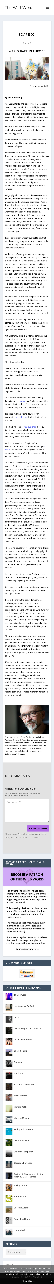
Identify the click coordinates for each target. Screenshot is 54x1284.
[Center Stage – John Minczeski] (9, 1030)
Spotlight (18, 1073)
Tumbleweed (20, 995)
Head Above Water (23, 1039)
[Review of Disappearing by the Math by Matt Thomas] (9, 1176)
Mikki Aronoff (20, 1095)
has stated (20, 401)
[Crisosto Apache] (9, 1209)
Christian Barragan (23, 1163)
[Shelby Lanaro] (9, 1187)
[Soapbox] (9, 1063)
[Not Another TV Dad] (9, 1007)
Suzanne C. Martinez (24, 1084)
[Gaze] (9, 1019)
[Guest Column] (9, 1052)
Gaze (16, 1017)
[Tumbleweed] (9, 996)
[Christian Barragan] (9, 1164)
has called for (21, 417)
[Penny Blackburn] (9, 1220)
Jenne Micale (20, 1230)
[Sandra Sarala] (9, 1198)
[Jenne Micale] (9, 1232)
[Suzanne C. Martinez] (9, 1086)
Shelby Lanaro (21, 1185)
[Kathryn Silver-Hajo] (9, 1131)
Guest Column (21, 1051)
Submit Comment (38, 828)
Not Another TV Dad (24, 1006)
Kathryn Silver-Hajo (23, 1129)
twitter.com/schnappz (15, 754)
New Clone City (40, 746)
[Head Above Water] (9, 1041)
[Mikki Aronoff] (9, 1097)
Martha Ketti (20, 1107)
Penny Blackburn (22, 1219)
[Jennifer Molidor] (9, 1142)
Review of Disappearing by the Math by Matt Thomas (28, 1175)
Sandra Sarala (21, 1196)
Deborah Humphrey (23, 1151)
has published (30, 427)
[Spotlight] (9, 1075)
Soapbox (18, 1062)
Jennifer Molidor (22, 1140)
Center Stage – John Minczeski (28, 1028)
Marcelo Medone (22, 1118)
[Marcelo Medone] (9, 1119)
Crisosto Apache (21, 1207)
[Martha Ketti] (9, 1108)
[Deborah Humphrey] (9, 1153)
